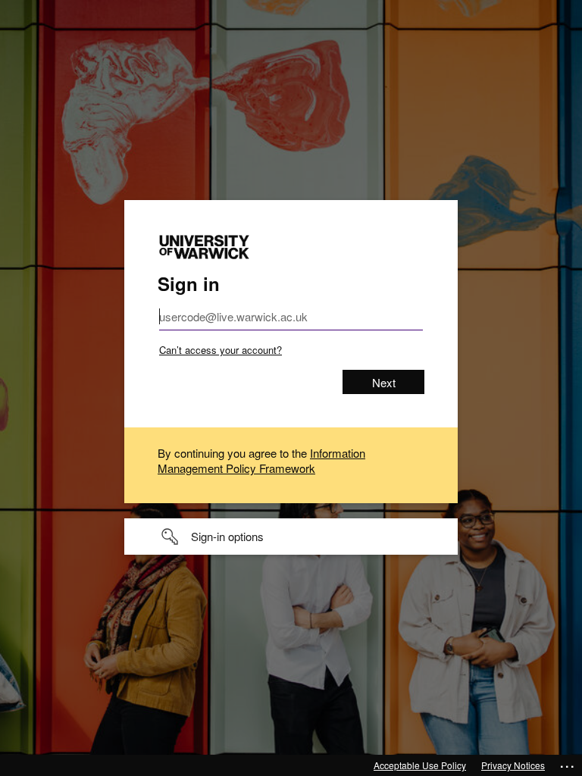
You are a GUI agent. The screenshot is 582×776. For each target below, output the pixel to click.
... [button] (568, 763)
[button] (291, 536)
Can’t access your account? (220, 350)
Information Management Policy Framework (261, 460)
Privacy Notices (513, 765)
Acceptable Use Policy (420, 765)
